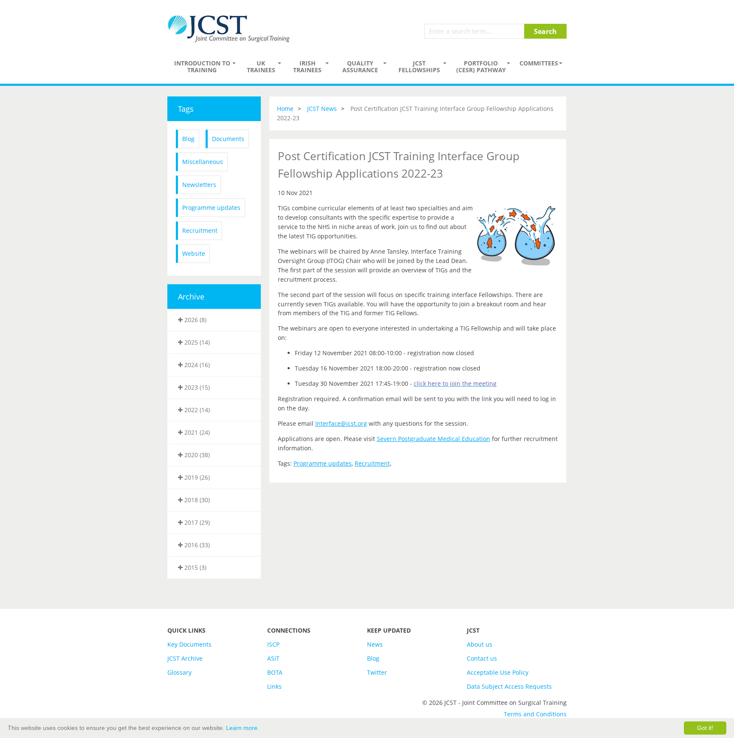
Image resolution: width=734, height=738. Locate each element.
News (375, 644)
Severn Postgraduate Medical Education (433, 439)
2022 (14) (196, 410)
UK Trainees (261, 66)
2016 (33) (196, 545)
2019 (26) (196, 477)
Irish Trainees (307, 66)
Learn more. (242, 727)
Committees (538, 63)
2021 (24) (196, 432)
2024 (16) (196, 365)
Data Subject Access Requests (509, 686)
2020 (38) (196, 455)
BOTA (274, 672)
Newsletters (199, 185)
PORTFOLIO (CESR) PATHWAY (481, 66)
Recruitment (199, 230)
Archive (191, 296)
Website (193, 253)
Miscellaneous (202, 162)
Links (274, 686)
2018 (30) (196, 500)
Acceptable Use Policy (497, 672)
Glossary (179, 672)
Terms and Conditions (535, 714)
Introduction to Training (202, 66)
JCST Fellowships (419, 66)
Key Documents (189, 644)
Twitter (377, 672)
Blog (188, 139)
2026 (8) (194, 320)
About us (479, 644)
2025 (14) (196, 342)
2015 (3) (194, 567)
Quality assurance (360, 66)
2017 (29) (196, 522)
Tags (186, 109)
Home (285, 109)
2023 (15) (196, 387)
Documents (228, 139)
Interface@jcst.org (341, 423)
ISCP (273, 644)
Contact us (482, 658)
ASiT (273, 658)
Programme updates (211, 208)
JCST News (322, 109)
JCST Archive (185, 658)
